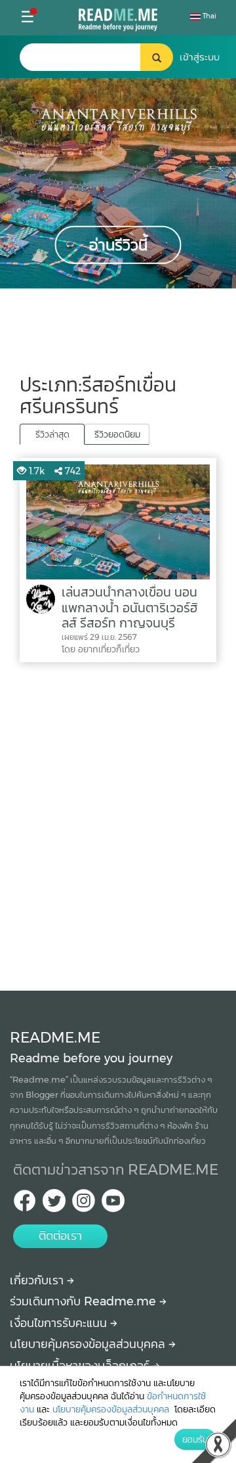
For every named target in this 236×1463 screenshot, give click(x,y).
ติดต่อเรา (60, 1235)
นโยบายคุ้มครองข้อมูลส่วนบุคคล (89, 1344)
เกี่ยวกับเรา (38, 1280)
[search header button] (156, 57)
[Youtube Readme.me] (113, 1204)
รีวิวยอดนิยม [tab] (117, 434)
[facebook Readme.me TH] (24, 1204)
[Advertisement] (118, 823)
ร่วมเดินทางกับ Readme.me (84, 1301)
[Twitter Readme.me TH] (54, 1204)
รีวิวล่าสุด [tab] (52, 434)
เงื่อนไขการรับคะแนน (60, 1323)
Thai (208, 16)
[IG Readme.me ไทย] (83, 1204)
